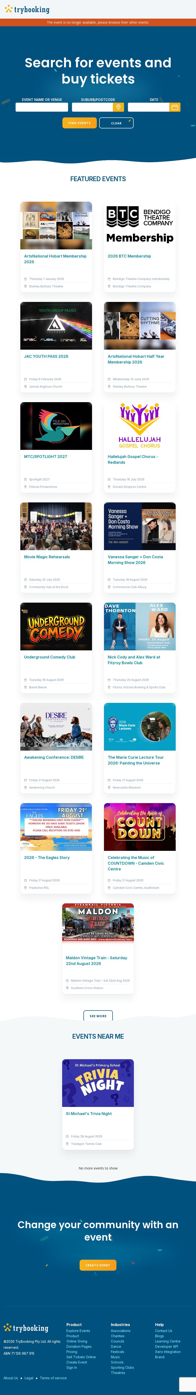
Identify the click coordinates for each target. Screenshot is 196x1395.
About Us (11, 1378)
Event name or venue (42, 100)
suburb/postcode (98, 100)
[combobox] (98, 107)
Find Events (79, 123)
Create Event (98, 1265)
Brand (159, 1357)
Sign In (71, 1367)
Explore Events (78, 1331)
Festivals (117, 1352)
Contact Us (163, 1331)
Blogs (159, 1336)
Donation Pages (79, 1346)
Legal (29, 1378)
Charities (118, 1336)
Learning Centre (167, 1341)
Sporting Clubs (122, 1367)
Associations (121, 1331)
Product (72, 1336)
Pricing (71, 1352)
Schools (117, 1362)
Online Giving (76, 1341)
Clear (116, 123)
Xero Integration (168, 1352)
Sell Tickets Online (81, 1357)
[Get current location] (118, 107)
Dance (116, 1346)
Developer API (166, 1346)
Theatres (118, 1373)
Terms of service (53, 1378)
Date (154, 100)
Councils (117, 1341)
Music (115, 1357)
